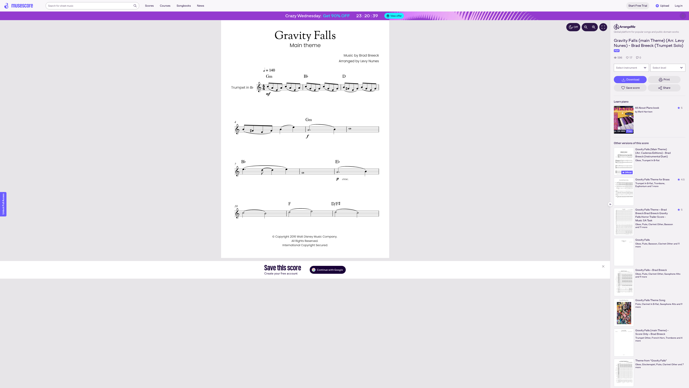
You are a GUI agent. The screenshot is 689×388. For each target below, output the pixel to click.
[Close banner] (683, 16)
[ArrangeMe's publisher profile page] (646, 27)
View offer (396, 15)
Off (576, 27)
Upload (664, 5)
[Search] (135, 5)
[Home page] (18, 6)
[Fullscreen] (603, 27)
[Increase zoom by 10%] (594, 27)
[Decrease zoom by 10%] (586, 27)
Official (628, 172)
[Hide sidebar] (610, 204)
